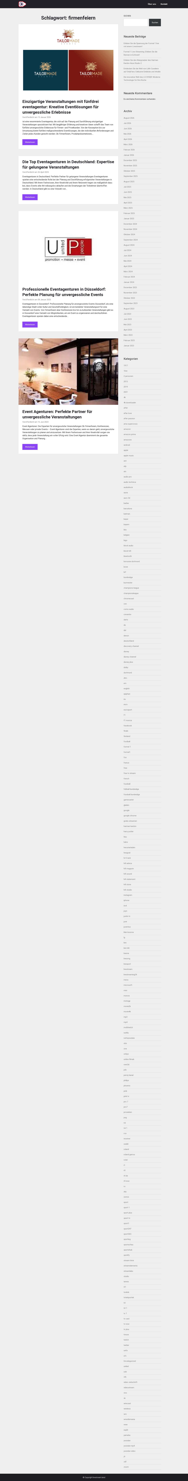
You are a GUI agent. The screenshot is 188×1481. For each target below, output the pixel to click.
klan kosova (129, 932)
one (125, 1049)
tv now (126, 1324)
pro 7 (126, 1102)
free (125, 768)
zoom (126, 1467)
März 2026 (128, 144)
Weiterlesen (30, 142)
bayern (126, 524)
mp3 (125, 1017)
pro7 (126, 1107)
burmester (128, 583)
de (125, 625)
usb (125, 1372)
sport (126, 1202)
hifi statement (129, 879)
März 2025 (128, 208)
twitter (126, 1345)
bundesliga (128, 577)
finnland (127, 736)
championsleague (131, 593)
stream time (129, 1260)
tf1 (125, 1287)
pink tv (126, 1096)
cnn (125, 604)
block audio (128, 545)
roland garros (129, 1154)
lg (124, 937)
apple (126, 450)
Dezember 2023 (130, 287)
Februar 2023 (129, 340)
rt (124, 1165)
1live (125, 371)
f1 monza (128, 720)
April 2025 (128, 203)
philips (126, 1080)
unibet (126, 1366)
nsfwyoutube (129, 1038)
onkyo (126, 1054)
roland (126, 1149)
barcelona (128, 508)
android (127, 445)
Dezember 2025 (130, 160)
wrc (125, 1414)
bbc (125, 530)
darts (126, 620)
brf (125, 572)
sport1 (126, 1223)
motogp (127, 1001)
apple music (129, 455)
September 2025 (130, 176)
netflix (126, 1033)
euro (126, 704)
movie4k (127, 1011)
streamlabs (128, 1271)
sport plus (128, 1213)
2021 (126, 392)
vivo (125, 1393)
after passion (129, 418)
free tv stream (130, 773)
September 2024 (130, 240)
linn (125, 943)
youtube (127, 1440)
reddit (126, 1144)
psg (125, 1117)
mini (125, 990)
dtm (125, 678)
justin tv (127, 916)
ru (124, 1186)
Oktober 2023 (129, 298)
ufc (125, 1356)
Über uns (152, 4)
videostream (129, 1387)
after (126, 408)
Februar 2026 (129, 150)
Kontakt (164, 4)
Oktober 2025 (129, 171)
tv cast (126, 1319)
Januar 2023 (129, 346)
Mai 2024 (127, 261)
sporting (127, 1239)
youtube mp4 (129, 1446)
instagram (128, 895)
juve (125, 921)
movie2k (127, 1006)
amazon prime (130, 434)
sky (125, 1191)
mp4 (125, 1022)
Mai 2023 (127, 324)
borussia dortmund (132, 561)
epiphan (127, 694)
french (126, 778)
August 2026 (129, 118)
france (126, 763)
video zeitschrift (130, 1382)
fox (125, 757)
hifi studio (128, 890)
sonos (126, 1197)
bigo (125, 540)
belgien (127, 535)
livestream (128, 969)
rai (125, 1123)
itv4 (125, 906)
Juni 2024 (128, 256)
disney (126, 651)
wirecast (127, 1403)
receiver (127, 1138)
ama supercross (130, 424)
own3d (126, 1064)
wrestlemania (129, 1419)
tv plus (126, 1329)
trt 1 (125, 1308)
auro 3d (127, 498)
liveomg (127, 958)
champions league (131, 588)
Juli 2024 (127, 250)
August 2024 (129, 245)
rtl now (126, 1181)
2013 (126, 381)
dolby (126, 667)
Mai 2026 (127, 134)
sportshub (128, 1250)
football (127, 741)
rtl (124, 1170)
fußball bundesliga (131, 789)
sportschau (128, 1244)
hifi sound (128, 874)
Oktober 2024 (129, 234)
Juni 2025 (128, 192)
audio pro (128, 477)
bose (126, 567)
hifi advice (128, 863)
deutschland (129, 641)
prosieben (128, 1112)
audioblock (128, 487)
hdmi (126, 842)
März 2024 (128, 271)
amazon (127, 429)
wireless (127, 1409)
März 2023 (128, 335)
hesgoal (127, 853)
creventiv (127, 614)
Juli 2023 (127, 314)
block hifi (127, 551)
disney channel (130, 657)
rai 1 (125, 1128)
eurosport (128, 710)
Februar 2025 (129, 213)
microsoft (128, 985)
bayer (126, 519)
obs (125, 1043)
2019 (126, 387)
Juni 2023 (128, 319)
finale (126, 731)
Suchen (127, 16)
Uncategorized (130, 1361)
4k (125, 397)
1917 (126, 365)
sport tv (127, 1218)
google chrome (130, 815)
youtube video (129, 1451)
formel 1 (127, 747)
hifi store (127, 884)
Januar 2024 (129, 282)
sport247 (127, 1229)
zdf (125, 1462)
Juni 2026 (128, 128)
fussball (127, 784)
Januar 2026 (129, 155)
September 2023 (130, 303)
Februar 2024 (129, 277)
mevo (126, 980)
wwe (126, 1424)
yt (124, 1456)
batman (127, 514)
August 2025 (129, 181)
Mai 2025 (127, 197)
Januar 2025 (129, 218)
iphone (126, 900)
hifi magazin (129, 868)
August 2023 (129, 309)
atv (125, 471)
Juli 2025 (127, 187)
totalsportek (129, 1297)
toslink (126, 1292)
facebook (128, 726)
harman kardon (130, 826)
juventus (127, 927)
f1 (124, 715)
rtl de (126, 1176)
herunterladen (129, 847)
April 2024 (128, 266)
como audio (129, 609)
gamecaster (129, 800)
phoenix (127, 1086)
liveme (126, 953)
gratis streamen (130, 821)
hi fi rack (127, 858)
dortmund (128, 673)
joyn (125, 911)
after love (128, 413)
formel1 (127, 752)
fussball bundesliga (132, 794)
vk (124, 1398)
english (127, 688)
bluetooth (128, 556)
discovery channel (131, 646)
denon (126, 636)
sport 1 (127, 1207)
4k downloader (130, 402)
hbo (125, 837)
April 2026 (128, 139)
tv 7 (125, 1313)
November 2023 (130, 293)
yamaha (127, 1435)
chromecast (129, 598)
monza (127, 996)
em (125, 683)
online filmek (129, 1059)
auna (126, 492)
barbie (126, 503)
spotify (127, 1255)
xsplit (126, 1430)
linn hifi (126, 948)
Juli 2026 (127, 123)
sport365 (127, 1234)
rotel (126, 1160)
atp (125, 466)
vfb (125, 1377)
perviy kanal (128, 1075)
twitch (126, 1340)
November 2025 (130, 165)
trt (125, 1303)
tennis (126, 1281)
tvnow (126, 1334)
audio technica (130, 482)
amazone (128, 440)
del (125, 630)
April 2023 (128, 330)
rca (125, 1133)
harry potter (129, 831)
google (126, 810)
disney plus (128, 662)
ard (125, 461)
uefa (126, 1350)
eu (125, 699)
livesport (127, 964)
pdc (125, 1070)
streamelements (130, 1266)
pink (125, 1091)
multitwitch (128, 1027)
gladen (126, 805)
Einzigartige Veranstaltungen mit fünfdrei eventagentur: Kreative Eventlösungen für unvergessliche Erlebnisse (60, 107)
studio (126, 1276)
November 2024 (130, 229)
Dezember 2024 (130, 224)
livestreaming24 (130, 974)
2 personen (128, 376)
